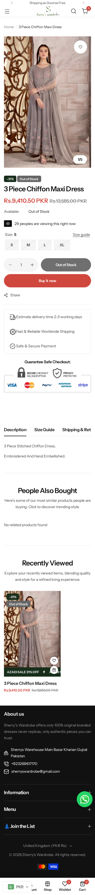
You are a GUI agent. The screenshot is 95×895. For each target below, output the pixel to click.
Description (15, 429)
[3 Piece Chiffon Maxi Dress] (32, 634)
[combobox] (17, 886)
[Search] (73, 11)
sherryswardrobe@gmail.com (35, 771)
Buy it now (47, 280)
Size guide (44, 429)
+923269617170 (24, 763)
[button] (11, 2)
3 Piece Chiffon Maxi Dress (30, 683)
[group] (47, 102)
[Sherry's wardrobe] (47, 11)
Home (9, 27)
